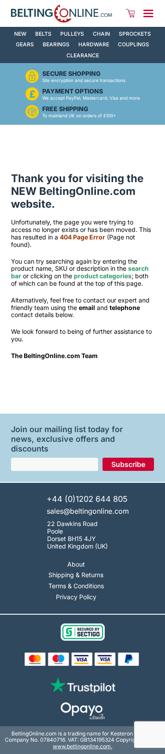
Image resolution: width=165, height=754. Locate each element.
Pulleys (72, 33)
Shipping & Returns (75, 575)
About (76, 564)
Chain (101, 33)
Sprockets (135, 33)
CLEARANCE (82, 55)
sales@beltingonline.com (88, 511)
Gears (25, 44)
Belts (43, 33)
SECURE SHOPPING (71, 73)
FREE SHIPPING (65, 108)
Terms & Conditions (76, 586)
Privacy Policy (76, 597)
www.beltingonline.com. (82, 746)
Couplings (133, 44)
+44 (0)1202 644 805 (87, 499)
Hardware (93, 44)
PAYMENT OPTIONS (72, 91)
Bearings (56, 44)
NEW (20, 33)
